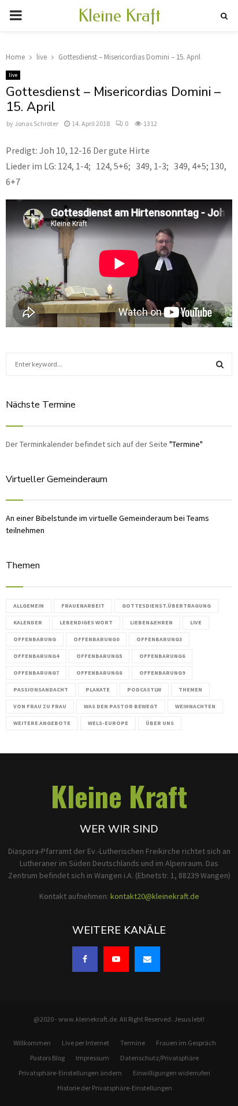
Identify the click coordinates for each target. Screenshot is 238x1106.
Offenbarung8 (99, 672)
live (13, 75)
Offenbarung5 (99, 656)
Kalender (27, 622)
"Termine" (186, 444)
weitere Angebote (41, 723)
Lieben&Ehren (151, 622)
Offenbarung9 (162, 672)
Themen (190, 689)
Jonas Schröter (36, 123)
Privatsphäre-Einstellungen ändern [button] (70, 1072)
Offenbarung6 (162, 656)
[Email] (147, 959)
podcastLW (144, 689)
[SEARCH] (219, 364)
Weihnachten (195, 706)
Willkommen (32, 1042)
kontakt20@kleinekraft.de (154, 896)
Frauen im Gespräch (186, 1042)
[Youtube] (116, 959)
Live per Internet (85, 1042)
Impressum (92, 1057)
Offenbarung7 (36, 672)
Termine (132, 1042)
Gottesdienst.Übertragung (166, 605)
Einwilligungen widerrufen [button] (171, 1072)
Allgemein (28, 605)
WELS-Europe (108, 723)
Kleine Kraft (119, 15)
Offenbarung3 (159, 639)
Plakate (97, 689)
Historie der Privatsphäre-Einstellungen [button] (114, 1087)
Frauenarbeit (83, 605)
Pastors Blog (47, 1057)
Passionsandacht (40, 689)
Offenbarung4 (36, 656)
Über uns (160, 723)
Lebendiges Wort (86, 622)
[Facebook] (85, 959)
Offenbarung (34, 639)
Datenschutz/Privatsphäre (159, 1057)
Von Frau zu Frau (39, 706)
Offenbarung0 (96, 639)
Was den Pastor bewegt (121, 706)
